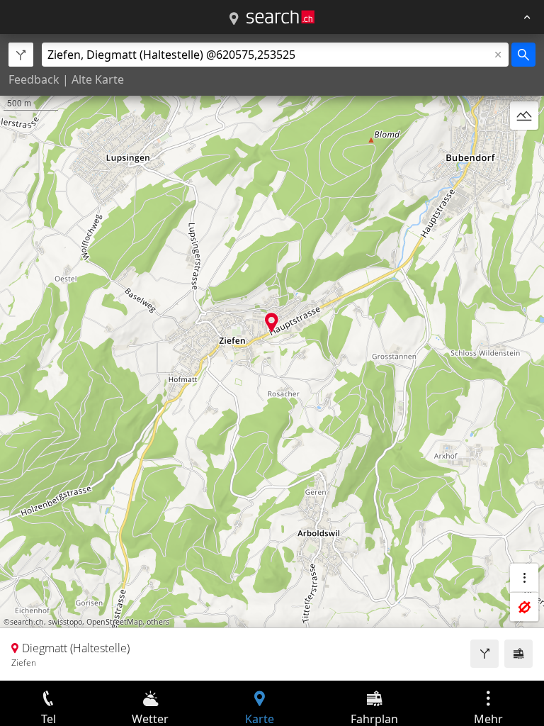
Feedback (34, 79)
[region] (272, 357)
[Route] (484, 654)
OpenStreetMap (114, 622)
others (158, 622)
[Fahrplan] (518, 654)
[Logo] (280, 17)
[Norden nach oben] (524, 149)
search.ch (27, 622)
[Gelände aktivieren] (524, 115)
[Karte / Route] (234, 19)
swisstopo (65, 622)
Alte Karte (98, 79)
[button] (271, 322)
